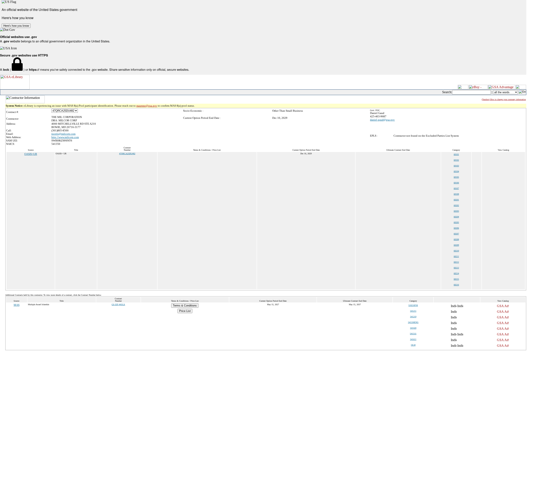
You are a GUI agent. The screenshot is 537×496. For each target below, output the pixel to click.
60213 (456, 268)
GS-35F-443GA (118, 304)
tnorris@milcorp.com (63, 133)
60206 (456, 228)
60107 (456, 188)
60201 (456, 200)
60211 (456, 256)
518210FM (413, 305)
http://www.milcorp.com (65, 137)
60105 (456, 177)
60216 (456, 285)
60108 (456, 194)
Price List (185, 311)
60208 (456, 239)
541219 (413, 316)
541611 (413, 339)
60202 (456, 205)
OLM (413, 345)
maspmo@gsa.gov (146, 105)
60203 (456, 211)
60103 (456, 166)
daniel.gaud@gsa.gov (382, 119)
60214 (456, 273)
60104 (456, 171)
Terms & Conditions (185, 305)
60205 (456, 222)
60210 (456, 251)
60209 (456, 245)
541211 (413, 311)
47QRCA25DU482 (127, 153)
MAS (17, 304)
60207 (456, 234)
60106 (456, 183)
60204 (456, 217)
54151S (413, 333)
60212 (456, 262)
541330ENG (413, 322)
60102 (456, 160)
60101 (456, 154)
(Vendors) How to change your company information (504, 99)
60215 (456, 279)
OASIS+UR (30, 154)
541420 (413, 328)
